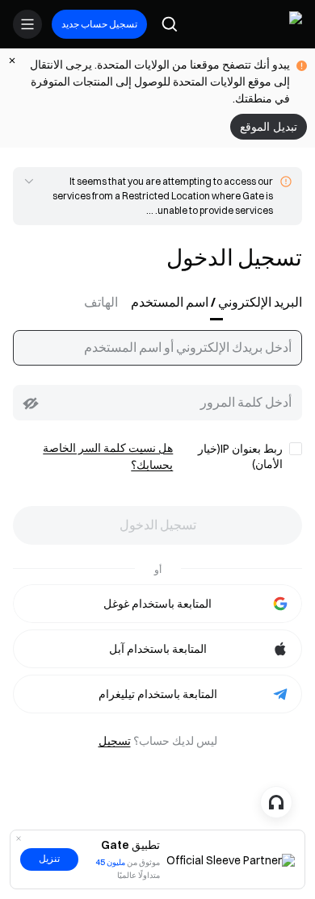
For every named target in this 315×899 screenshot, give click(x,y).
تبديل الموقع (268, 126)
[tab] (213, 302)
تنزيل (49, 858)
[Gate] (289, 24)
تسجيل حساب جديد (99, 24)
